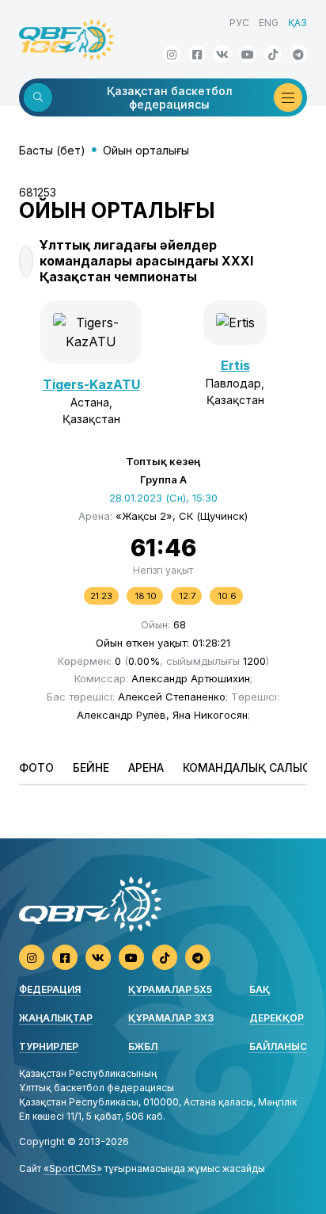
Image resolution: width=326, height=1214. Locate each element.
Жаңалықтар (56, 1018)
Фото (36, 767)
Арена (146, 767)
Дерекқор (276, 1018)
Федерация (50, 989)
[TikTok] (273, 54)
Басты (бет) (52, 150)
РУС (239, 23)
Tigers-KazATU (91, 384)
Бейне (91, 767)
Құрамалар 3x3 (171, 1018)
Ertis (235, 365)
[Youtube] (247, 54)
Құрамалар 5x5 (170, 989)
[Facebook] (197, 54)
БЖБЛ (142, 1046)
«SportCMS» (73, 1168)
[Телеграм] (298, 54)
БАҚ (259, 989)
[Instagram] (171, 54)
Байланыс (278, 1046)
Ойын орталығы (146, 150)
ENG (269, 23)
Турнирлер (48, 1046)
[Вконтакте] (222, 54)
